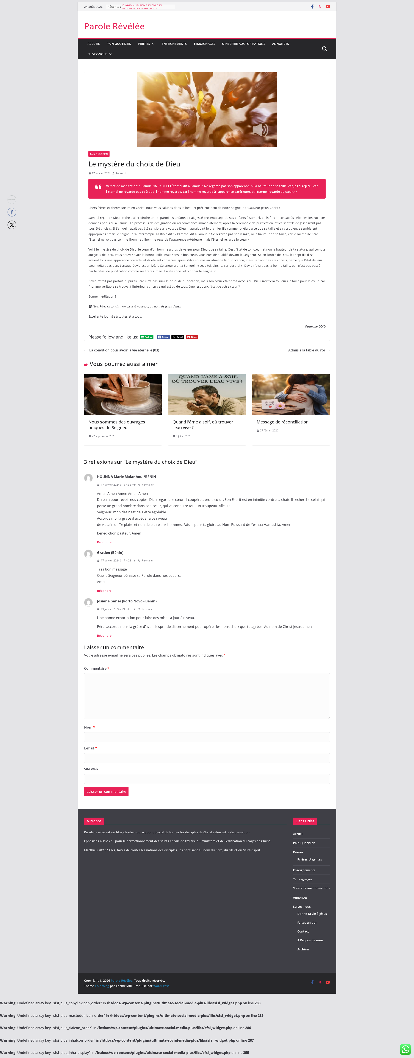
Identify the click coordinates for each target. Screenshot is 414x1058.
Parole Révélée (114, 26)
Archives (303, 949)
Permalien (148, 484)
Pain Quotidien (119, 44)
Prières (144, 44)
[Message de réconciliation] (291, 377)
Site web (91, 769)
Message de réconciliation (283, 422)
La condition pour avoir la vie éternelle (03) (124, 350)
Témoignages (204, 44)
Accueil (94, 44)
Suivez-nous (97, 54)
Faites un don (307, 922)
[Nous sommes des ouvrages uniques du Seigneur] (123, 377)
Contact (303, 931)
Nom (89, 727)
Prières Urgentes (309, 859)
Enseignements (174, 44)
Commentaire (96, 668)
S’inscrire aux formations (243, 44)
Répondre (104, 542)
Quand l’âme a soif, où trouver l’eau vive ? (202, 424)
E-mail (90, 748)
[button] (152, 44)
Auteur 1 (121, 173)
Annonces (280, 44)
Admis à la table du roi (306, 350)
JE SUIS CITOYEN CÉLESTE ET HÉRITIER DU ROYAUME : (142, 9)
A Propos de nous (310, 940)
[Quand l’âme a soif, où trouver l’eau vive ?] (207, 377)
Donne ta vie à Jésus (312, 914)
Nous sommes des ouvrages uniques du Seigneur (116, 424)
